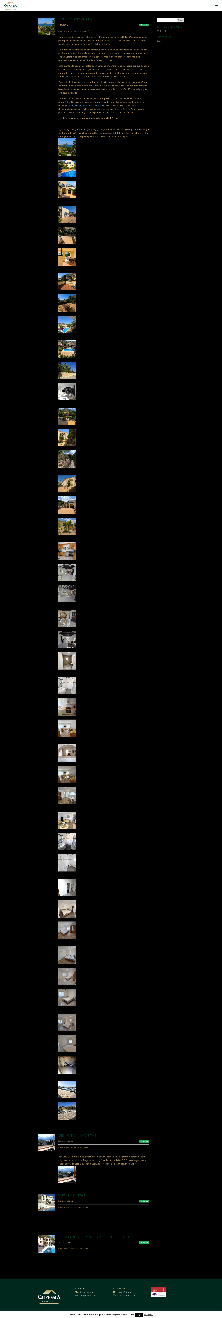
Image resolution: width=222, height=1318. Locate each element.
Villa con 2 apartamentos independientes (96, 1237)
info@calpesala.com (125, 1295)
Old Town (161, 31)
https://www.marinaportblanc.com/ (86, 105)
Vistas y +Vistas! (72, 1195)
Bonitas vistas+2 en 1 (76, 19)
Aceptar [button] (139, 1315)
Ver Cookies (148, 1315)
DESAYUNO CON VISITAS (77, 1135)
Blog (159, 41)
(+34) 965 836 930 (123, 1292)
